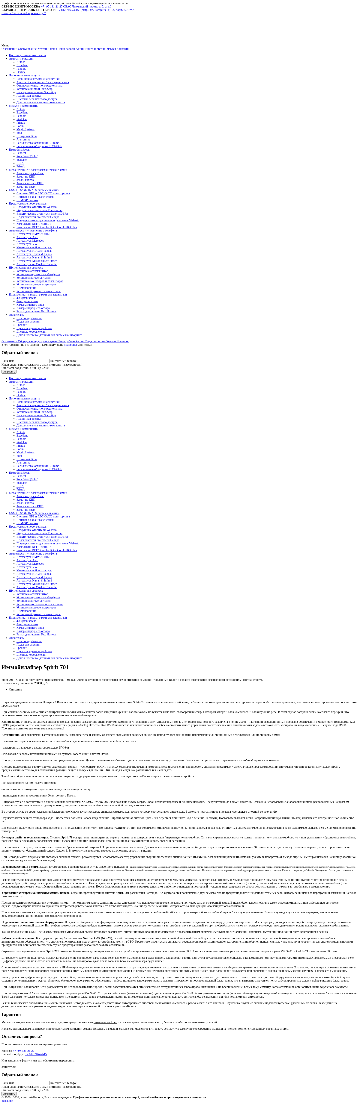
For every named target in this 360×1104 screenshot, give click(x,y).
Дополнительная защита (24, 75)
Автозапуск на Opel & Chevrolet (36, 264)
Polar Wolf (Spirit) (27, 156)
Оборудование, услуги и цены (37, 48)
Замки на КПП (25, 176)
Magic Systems (25, 129)
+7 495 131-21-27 (23, 1050)
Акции (80, 48)
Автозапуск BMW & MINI (33, 233)
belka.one (7, 1100)
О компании (9, 48)
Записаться (85, 344)
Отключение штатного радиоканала (39, 85)
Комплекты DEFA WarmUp (33, 223)
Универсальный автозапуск (34, 247)
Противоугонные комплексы (27, 55)
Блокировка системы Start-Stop (36, 92)
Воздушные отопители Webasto (36, 206)
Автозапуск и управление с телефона (33, 230)
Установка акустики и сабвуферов (38, 274)
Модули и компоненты (23, 105)
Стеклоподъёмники (29, 318)
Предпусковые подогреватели (28, 203)
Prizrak (20, 122)
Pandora (21, 68)
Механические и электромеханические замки (38, 169)
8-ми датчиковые (27, 301)
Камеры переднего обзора (33, 308)
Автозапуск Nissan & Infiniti (34, 257)
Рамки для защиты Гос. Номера (36, 311)
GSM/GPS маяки (27, 200)
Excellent (22, 65)
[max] (86, 42)
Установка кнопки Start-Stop (34, 88)
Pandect (21, 153)
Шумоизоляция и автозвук (26, 267)
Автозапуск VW (26, 244)
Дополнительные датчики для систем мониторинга (49, 335)
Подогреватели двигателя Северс (37, 217)
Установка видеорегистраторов (36, 284)
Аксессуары (16, 314)
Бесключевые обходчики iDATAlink (39, 146)
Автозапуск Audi (27, 237)
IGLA (20, 163)
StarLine (21, 119)
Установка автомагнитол (32, 270)
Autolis (20, 61)
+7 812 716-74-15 (36, 1054)
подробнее (70, 344)
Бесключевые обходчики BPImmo (37, 142)
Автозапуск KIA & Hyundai (34, 250)
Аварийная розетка (28, 95)
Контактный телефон (64, 360)
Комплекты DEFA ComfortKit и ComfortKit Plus (46, 227)
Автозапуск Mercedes (30, 240)
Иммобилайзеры (19, 149)
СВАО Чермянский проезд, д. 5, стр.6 (87, 6)
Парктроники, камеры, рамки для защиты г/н (38, 294)
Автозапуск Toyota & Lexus (34, 254)
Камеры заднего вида (30, 304)
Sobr (19, 132)
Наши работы (66, 48)
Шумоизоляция (26, 287)
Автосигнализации (21, 58)
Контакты (122, 48)
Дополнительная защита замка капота (40, 102)
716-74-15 (68, 9)
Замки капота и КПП (30, 183)
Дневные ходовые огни (31, 331)
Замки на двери (26, 186)
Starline (21, 72)
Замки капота (25, 179)
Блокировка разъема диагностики (38, 78)
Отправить (9, 371)
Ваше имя (8, 360)
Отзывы (110, 48)
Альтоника (23, 139)
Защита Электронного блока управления (42, 82)
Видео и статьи (95, 48)
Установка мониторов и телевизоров (39, 281)
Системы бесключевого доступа (37, 99)
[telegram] (30, 42)
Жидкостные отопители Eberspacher (39, 210)
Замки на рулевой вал (30, 173)
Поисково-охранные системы (35, 196)
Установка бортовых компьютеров (38, 291)
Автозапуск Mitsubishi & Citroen (36, 260)
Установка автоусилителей (33, 277)
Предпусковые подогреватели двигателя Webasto (47, 220)
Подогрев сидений (28, 321)
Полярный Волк (26, 136)
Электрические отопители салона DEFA (42, 213)
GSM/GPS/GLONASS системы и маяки (34, 190)
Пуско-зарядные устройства (34, 328)
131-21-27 (51, 6)
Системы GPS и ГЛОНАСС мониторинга (43, 193)
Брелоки (21, 324)
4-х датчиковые (26, 297)
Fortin (20, 126)
